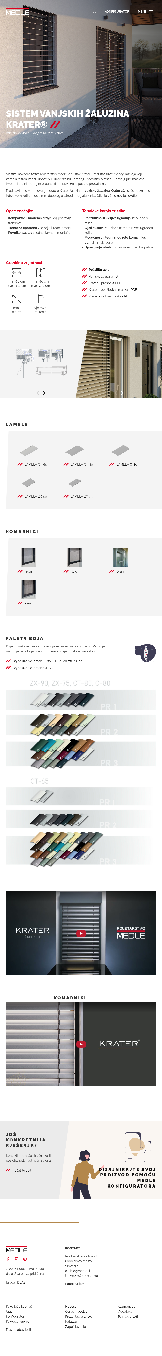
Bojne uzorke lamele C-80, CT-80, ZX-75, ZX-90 (47, 661)
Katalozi (71, 1321)
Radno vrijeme (75, 1284)
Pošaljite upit (99, 270)
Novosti (70, 1306)
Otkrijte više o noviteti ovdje (117, 196)
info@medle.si (80, 1271)
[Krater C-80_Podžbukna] (118, 364)
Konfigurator (15, 1316)
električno (110, 247)
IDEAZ (20, 1282)
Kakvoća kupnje (17, 1321)
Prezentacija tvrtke (78, 1316)
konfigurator (117, 11)
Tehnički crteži (128, 1316)
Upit (9, 1311)
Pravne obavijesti (18, 1330)
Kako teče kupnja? (19, 1306)
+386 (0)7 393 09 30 (84, 1276)
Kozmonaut (126, 1306)
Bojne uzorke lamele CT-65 (33, 668)
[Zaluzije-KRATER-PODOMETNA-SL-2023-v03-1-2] (40, 364)
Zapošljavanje (75, 1327)
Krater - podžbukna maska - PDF (113, 290)
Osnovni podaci (76, 1311)
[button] (38, 393)
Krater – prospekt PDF (105, 283)
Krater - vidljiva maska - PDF (109, 296)
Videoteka (125, 1311)
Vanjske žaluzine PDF (104, 276)
